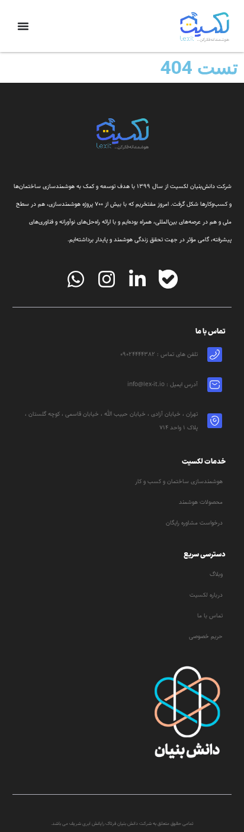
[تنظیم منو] (23, 26)
